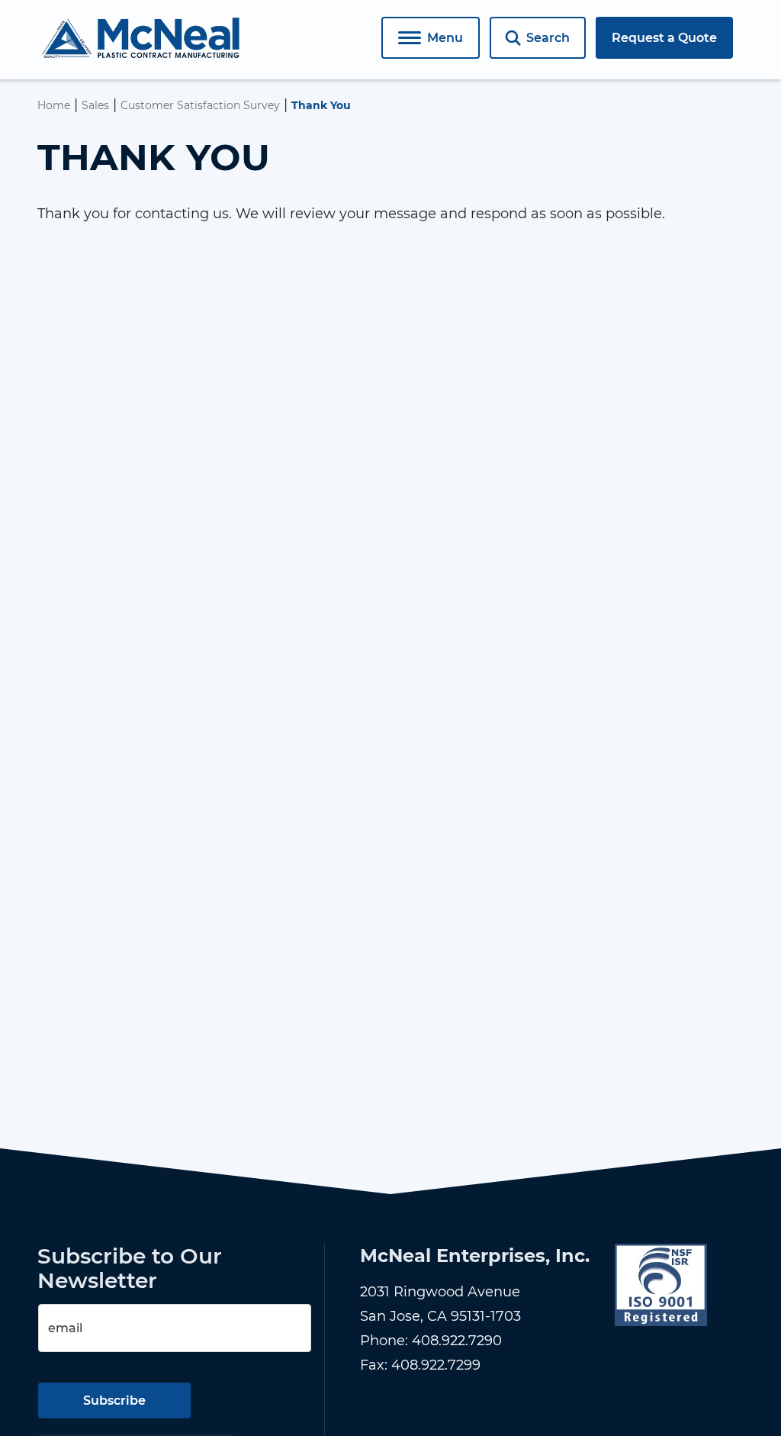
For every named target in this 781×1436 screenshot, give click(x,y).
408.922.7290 (457, 1340)
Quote (664, 38)
